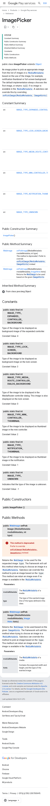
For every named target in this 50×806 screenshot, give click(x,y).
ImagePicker (8, 235)
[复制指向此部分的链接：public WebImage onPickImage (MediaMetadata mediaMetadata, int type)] (15, 535)
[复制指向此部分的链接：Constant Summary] (28, 103)
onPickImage (22, 251)
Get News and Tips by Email (13, 716)
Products (13, 10)
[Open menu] (4, 3)
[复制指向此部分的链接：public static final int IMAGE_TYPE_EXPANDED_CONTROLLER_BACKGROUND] (24, 322)
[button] (16, 291)
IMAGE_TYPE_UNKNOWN (27, 212)
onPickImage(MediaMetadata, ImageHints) (25, 95)
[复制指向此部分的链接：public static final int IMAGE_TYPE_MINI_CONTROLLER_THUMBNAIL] (22, 421)
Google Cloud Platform (11, 778)
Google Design (8, 732)
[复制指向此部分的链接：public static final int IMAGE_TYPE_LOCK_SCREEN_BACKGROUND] (24, 353)
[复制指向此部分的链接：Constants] (20, 302)
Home (4, 10)
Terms (5, 793)
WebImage (7, 251)
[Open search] (39, 3)
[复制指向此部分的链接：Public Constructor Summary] (40, 229)
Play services (26, 3)
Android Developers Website (14, 727)
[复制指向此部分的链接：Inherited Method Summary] (38, 286)
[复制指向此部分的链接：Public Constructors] (34, 499)
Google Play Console (10, 748)
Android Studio (8, 743)
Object (38, 64)
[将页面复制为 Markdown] (13, 27)
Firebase (5, 774)
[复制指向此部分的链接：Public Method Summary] (34, 244)
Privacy (13, 793)
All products (7, 782)
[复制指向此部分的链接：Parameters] (17, 584)
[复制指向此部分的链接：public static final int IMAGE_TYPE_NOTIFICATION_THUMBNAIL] (22, 451)
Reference (9, 14)
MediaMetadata (35, 73)
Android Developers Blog (12, 711)
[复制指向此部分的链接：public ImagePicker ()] (27, 507)
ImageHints (36, 272)
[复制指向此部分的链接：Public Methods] (27, 518)
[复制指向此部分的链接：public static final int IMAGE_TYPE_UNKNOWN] (20, 479)
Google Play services (29, 10)
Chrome (5, 769)
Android (5, 765)
